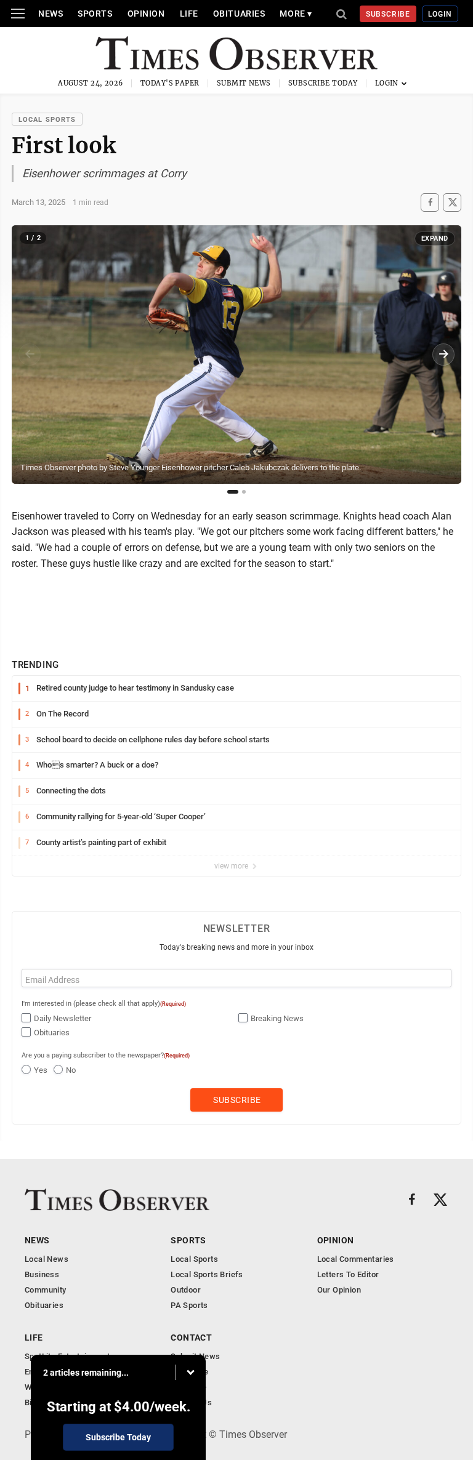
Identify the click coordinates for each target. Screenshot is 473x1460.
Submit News (244, 83)
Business (42, 1274)
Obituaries (239, 13)
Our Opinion (339, 1289)
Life (189, 13)
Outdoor (186, 1289)
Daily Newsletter (62, 1018)
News (50, 13)
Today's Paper (170, 83)
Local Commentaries (355, 1259)
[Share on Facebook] (429, 202)
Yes (40, 1070)
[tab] (232, 492)
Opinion (146, 13)
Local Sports (47, 120)
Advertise (189, 1387)
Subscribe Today (323, 83)
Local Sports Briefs (207, 1274)
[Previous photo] (29, 354)
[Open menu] (18, 13)
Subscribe (388, 14)
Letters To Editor (348, 1274)
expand (434, 239)
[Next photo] (443, 354)
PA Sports (189, 1305)
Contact (191, 1337)
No (71, 1070)
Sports (95, 13)
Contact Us (191, 1402)
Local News (46, 1259)
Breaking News (277, 1018)
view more (232, 866)
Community (46, 1289)
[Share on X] (452, 202)
